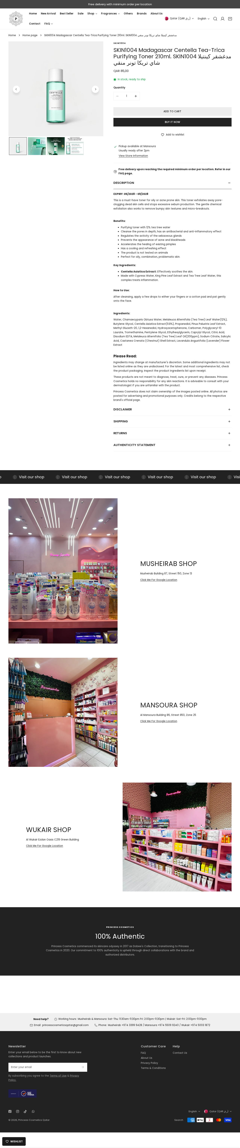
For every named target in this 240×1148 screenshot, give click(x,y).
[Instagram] (18, 1111)
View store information (133, 155)
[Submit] (82, 1067)
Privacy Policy (149, 1063)
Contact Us (180, 1053)
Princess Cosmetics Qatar (34, 1120)
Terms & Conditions (153, 1068)
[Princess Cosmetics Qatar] (15, 18)
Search (178, 1120)
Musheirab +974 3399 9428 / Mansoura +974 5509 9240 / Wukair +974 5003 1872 (159, 1025)
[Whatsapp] (33, 1111)
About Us (146, 1058)
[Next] (95, 89)
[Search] (215, 18)
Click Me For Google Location (158, 580)
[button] (230, 18)
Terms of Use (58, 1076)
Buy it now (172, 122)
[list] (55, 88)
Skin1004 (119, 43)
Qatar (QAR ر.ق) (180, 18)
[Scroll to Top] (233, 1128)
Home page (30, 35)
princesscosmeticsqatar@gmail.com (65, 1025)
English (202, 18)
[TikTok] (25, 1111)
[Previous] (16, 89)
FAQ (143, 1053)
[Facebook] (10, 1111)
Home (12, 35)
